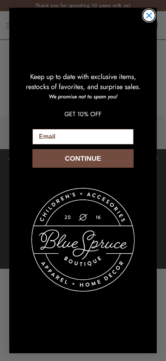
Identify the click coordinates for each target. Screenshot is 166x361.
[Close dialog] (149, 15)
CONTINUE (83, 158)
